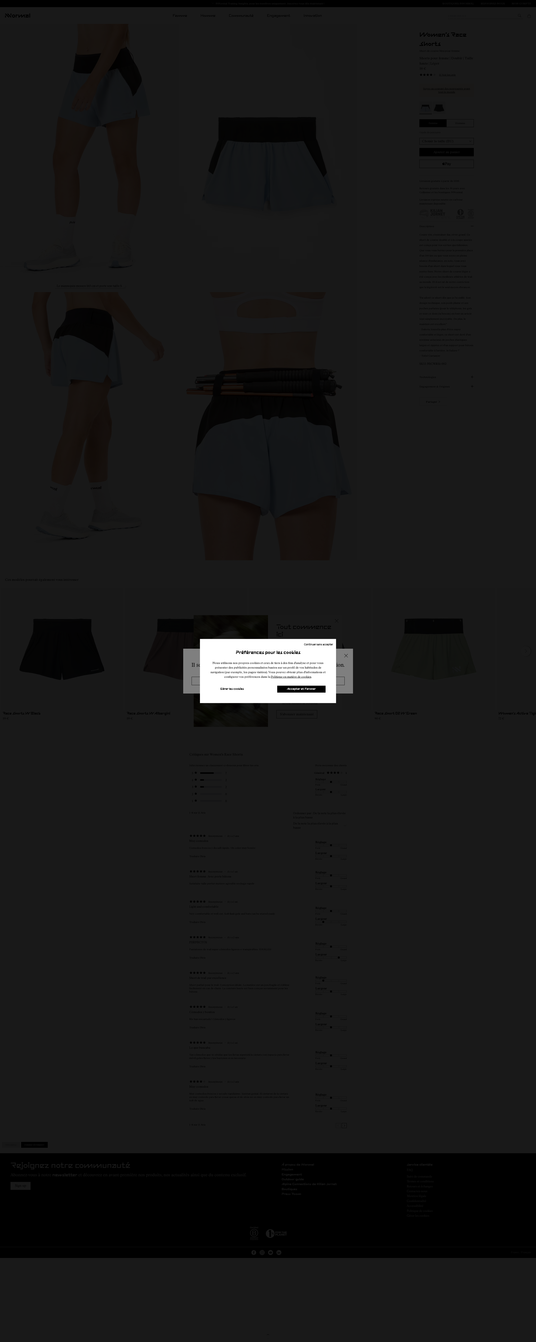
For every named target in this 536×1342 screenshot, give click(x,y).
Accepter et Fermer (301, 689)
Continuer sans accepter (318, 644)
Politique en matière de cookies (291, 676)
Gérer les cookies (232, 689)
